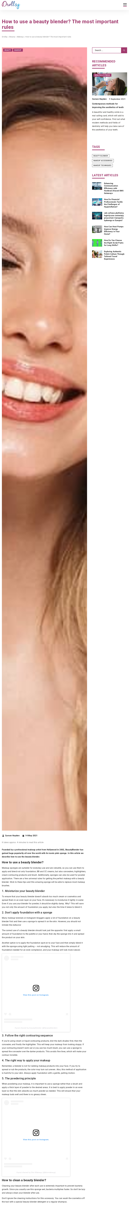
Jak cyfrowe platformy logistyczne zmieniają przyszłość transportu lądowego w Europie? (114, 217)
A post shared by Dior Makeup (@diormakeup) (36, 1172)
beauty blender (100, 156)
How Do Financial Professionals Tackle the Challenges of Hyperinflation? (113, 203)
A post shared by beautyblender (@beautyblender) (36, 1028)
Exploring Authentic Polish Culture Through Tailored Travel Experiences (114, 255)
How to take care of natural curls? (108, 104)
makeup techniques (102, 165)
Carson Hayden (12, 836)
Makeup (17, 50)
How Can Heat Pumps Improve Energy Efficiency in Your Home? (113, 230)
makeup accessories (102, 161)
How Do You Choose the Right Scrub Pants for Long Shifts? (113, 242)
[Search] (124, 50)
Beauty (8, 50)
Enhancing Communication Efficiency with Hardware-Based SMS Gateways (113, 188)
